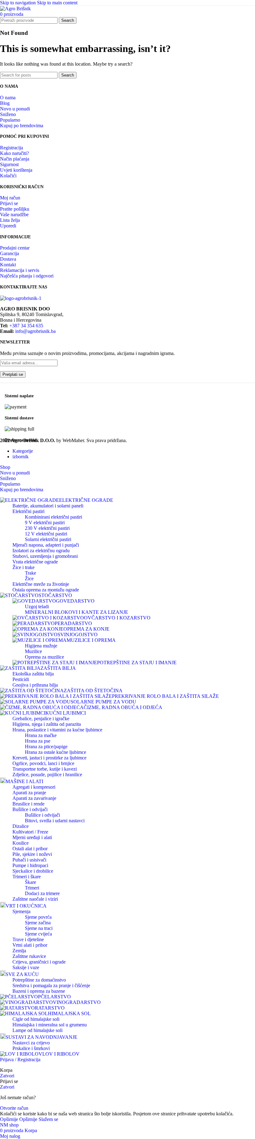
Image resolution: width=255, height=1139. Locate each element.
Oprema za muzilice (44, 657)
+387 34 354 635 (26, 325)
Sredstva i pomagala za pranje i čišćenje (51, 985)
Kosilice (20, 843)
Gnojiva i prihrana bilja (35, 685)
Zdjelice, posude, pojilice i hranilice (47, 774)
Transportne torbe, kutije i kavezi (44, 769)
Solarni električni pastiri (48, 539)
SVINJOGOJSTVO (78, 634)
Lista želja (10, 220)
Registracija (11, 147)
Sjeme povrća (38, 917)
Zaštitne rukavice (29, 956)
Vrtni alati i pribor (29, 945)
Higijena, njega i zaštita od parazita (46, 724)
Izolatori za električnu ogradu (41, 550)
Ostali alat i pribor (30, 848)
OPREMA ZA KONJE (86, 629)
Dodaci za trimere (42, 893)
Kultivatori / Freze (30, 831)
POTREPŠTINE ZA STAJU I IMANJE (137, 662)
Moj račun (10, 197)
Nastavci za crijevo (31, 1042)
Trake (30, 573)
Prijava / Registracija (20, 1059)
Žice (29, 578)
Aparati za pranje (29, 792)
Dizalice (20, 826)
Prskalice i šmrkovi (31, 1048)
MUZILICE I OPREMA (91, 640)
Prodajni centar (15, 247)
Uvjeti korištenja (16, 170)
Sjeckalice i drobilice (32, 871)
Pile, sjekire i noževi (32, 854)
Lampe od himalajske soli (37, 1030)
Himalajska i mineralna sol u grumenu (49, 1024)
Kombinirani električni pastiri (53, 517)
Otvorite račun (14, 1108)
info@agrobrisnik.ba (35, 331)
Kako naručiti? (14, 153)
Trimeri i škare (26, 876)
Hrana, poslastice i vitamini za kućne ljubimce (57, 729)
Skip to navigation (18, 2)
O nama (8, 97)
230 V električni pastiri (47, 528)
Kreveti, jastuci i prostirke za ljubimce (49, 757)
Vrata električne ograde (35, 561)
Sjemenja (21, 911)
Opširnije (18, 1119)
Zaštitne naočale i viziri (35, 899)
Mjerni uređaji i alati (32, 837)
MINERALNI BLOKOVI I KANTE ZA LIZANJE (76, 612)
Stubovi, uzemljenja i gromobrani (45, 556)
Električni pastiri (28, 511)
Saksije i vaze (25, 967)
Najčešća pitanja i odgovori (26, 275)
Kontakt (8, 264)
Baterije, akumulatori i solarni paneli (47, 505)
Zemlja (19, 950)
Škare (30, 882)
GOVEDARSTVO (75, 601)
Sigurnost (9, 164)
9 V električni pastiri (45, 522)
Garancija (9, 253)
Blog (5, 103)
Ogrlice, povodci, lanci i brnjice (43, 763)
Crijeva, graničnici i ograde (39, 961)
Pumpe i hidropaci (30, 865)
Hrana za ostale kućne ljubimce (55, 752)
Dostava (8, 259)
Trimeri (32, 887)
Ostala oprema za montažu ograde (45, 589)
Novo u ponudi (15, 108)
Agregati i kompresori (33, 787)
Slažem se (48, 1119)
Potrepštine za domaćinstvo (39, 980)
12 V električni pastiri (46, 533)
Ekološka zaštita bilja (33, 673)
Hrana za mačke (41, 735)
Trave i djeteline (28, 939)
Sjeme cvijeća (38, 933)
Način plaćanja (14, 158)
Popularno (10, 120)
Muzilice (33, 651)
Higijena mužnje (41, 645)
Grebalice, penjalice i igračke (40, 718)
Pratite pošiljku (14, 209)
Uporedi (8, 225)
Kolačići (8, 175)
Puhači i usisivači (29, 859)
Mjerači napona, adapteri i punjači (45, 545)
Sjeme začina (38, 922)
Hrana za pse (37, 741)
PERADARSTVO (73, 623)
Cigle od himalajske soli (35, 1019)
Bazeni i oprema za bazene (38, 991)
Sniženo (8, 114)
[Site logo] (15, 8)
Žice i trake (23, 567)
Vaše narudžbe (14, 214)
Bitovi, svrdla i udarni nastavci (55, 820)
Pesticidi (20, 679)
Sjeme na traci (39, 928)
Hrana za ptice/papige (46, 746)
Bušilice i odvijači (30, 809)
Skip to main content (57, 2)
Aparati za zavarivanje (34, 798)
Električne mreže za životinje (40, 584)
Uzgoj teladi (37, 606)
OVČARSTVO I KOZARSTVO (117, 617)
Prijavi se (9, 203)
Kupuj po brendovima (21, 125)
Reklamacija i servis (19, 270)
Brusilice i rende (28, 803)
